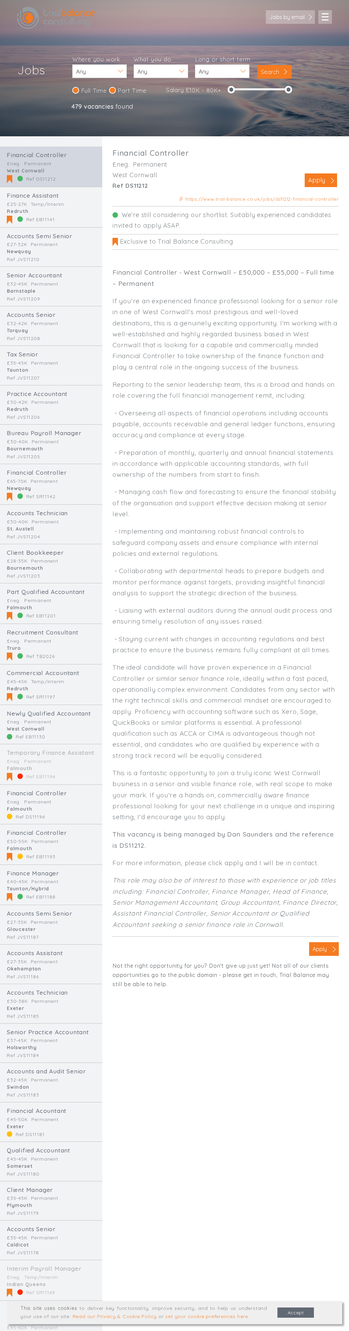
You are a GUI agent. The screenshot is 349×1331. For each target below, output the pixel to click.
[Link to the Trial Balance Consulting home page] (56, 18)
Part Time (131, 90)
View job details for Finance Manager (51, 885)
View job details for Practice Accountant (51, 405)
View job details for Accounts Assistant (51, 964)
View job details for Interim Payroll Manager (51, 1280)
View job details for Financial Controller (51, 167)
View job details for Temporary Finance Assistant (51, 764)
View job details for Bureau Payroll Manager (51, 444)
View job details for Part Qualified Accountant (51, 603)
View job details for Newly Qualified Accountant (51, 724)
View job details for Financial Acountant (51, 1122)
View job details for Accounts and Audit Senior (51, 1082)
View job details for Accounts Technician (51, 524)
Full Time (93, 90)
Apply (316, 180)
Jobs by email (287, 17)
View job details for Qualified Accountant (51, 1161)
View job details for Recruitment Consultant (51, 644)
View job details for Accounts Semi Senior (51, 247)
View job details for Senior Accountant (51, 286)
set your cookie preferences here (206, 1316)
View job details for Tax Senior (51, 365)
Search (271, 71)
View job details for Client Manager (51, 1201)
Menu (325, 17)
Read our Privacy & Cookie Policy (115, 1316)
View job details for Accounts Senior (51, 326)
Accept (296, 1313)
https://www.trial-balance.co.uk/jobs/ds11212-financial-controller (261, 199)
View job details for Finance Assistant (51, 207)
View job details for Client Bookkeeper (51, 563)
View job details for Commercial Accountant (51, 684)
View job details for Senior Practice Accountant (51, 1043)
